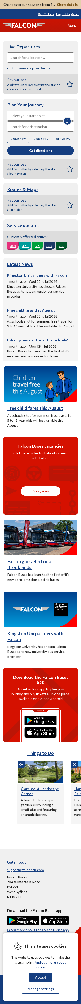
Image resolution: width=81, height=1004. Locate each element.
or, (29, 68)
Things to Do (40, 753)
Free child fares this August (35, 408)
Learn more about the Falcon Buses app (38, 930)
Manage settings (40, 989)
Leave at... (41, 138)
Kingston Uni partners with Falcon (35, 636)
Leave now (18, 138)
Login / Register (67, 14)
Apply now (40, 491)
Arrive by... (63, 138)
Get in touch (18, 862)
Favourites (16, 79)
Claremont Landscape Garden (40, 791)
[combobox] (40, 57)
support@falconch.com (25, 870)
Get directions (40, 150)
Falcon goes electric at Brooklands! (30, 564)
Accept (40, 977)
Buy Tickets (46, 14)
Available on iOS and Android (41, 698)
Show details (67, 4)
